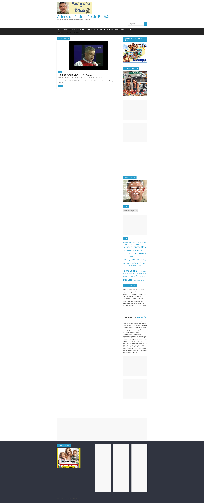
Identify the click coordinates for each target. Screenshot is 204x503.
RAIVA (135, 280)
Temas (65, 29)
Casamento (127, 251)
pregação (127, 279)
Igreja (60, 72)
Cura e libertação (140, 253)
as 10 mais (136, 244)
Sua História (98, 29)
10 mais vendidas (132, 242)
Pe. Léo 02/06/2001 (90, 77)
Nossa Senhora (140, 268)
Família (140, 260)
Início (59, 29)
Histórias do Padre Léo (65, 33)
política (145, 276)
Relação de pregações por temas (114, 29)
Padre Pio (76, 33)
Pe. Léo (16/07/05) (139, 273)
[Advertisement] (135, 110)
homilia (137, 262)
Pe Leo (139, 276)
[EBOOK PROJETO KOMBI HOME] (135, 72)
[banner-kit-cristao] (135, 43)
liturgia (137, 266)
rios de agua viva (99, 77)
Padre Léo (69, 77)
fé (143, 260)
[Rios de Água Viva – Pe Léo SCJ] (88, 42)
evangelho (129, 260)
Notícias (128, 29)
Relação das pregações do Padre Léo (81, 29)
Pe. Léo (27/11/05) (131, 276)
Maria (143, 266)
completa (137, 250)
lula (140, 266)
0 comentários (76, 77)
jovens (127, 266)
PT (133, 280)
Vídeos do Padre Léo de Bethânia (85, 16)
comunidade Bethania (128, 253)
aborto (139, 242)
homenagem (130, 263)
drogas (137, 257)
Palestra (138, 270)
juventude (132, 266)
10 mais (125, 242)
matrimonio (132, 268)
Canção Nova (140, 246)
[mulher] (68, 449)
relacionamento (140, 280)
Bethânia (127, 246)
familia (135, 259)
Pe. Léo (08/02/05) (130, 273)
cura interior (129, 256)
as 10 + (132, 244)
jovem (124, 266)
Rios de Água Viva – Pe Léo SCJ (75, 75)
